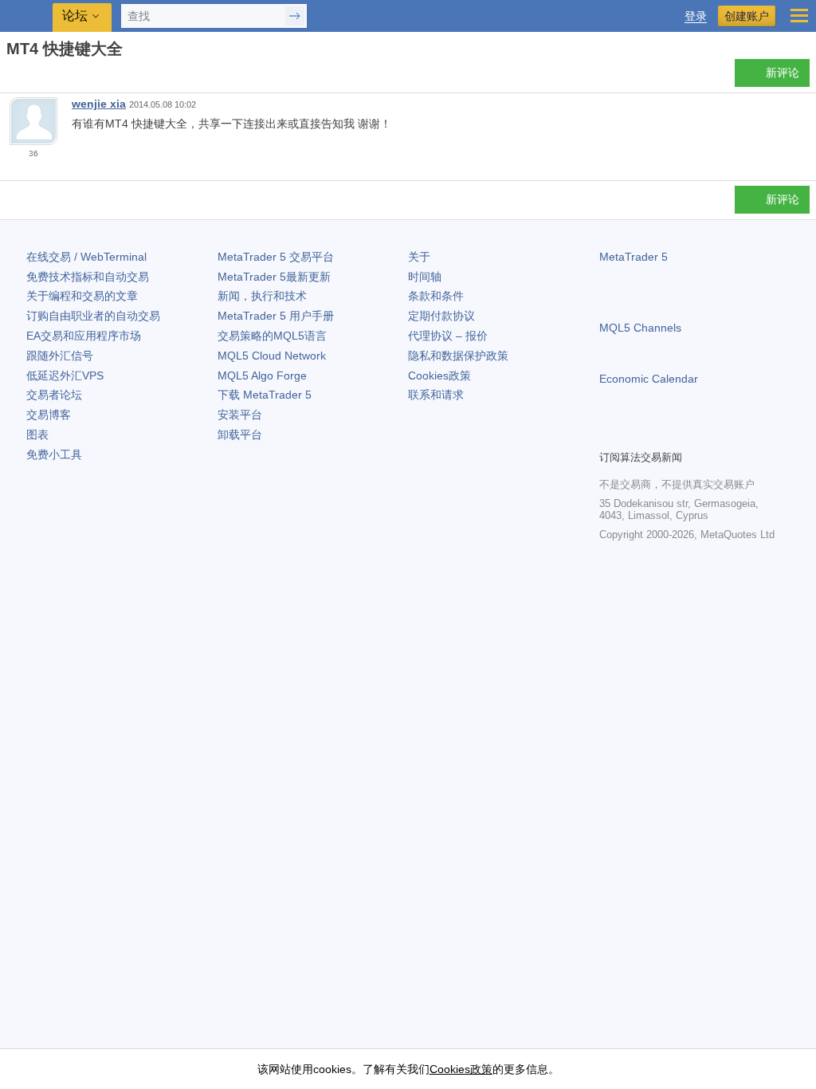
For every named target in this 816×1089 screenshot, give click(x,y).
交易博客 (48, 414)
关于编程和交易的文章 (82, 295)
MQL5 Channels (640, 327)
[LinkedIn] (710, 435)
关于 (419, 256)
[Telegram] (634, 435)
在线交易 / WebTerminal (86, 256)
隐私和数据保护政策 (458, 355)
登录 (696, 16)
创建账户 (746, 16)
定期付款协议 (441, 315)
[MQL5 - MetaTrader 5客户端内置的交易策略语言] (28, 16)
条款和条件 (436, 295)
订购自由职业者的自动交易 (93, 315)
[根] (11, 77)
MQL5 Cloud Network (272, 355)
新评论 (782, 72)
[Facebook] (608, 435)
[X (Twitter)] (659, 435)
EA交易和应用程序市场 (83, 335)
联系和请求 (436, 394)
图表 (37, 434)
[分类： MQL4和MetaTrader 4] (30, 77)
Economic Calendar (648, 378)
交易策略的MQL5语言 (272, 335)
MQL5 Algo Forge (262, 375)
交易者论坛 (54, 394)
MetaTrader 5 (633, 256)
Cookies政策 (439, 375)
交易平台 (276, 256)
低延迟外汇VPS (65, 375)
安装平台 (240, 414)
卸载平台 (240, 434)
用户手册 (276, 315)
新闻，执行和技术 (262, 295)
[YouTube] (685, 435)
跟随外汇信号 (59, 355)
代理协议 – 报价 (448, 335)
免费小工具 (54, 454)
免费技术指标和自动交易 (87, 276)
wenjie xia (99, 103)
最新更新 (274, 276)
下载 (265, 394)
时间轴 (424, 276)
